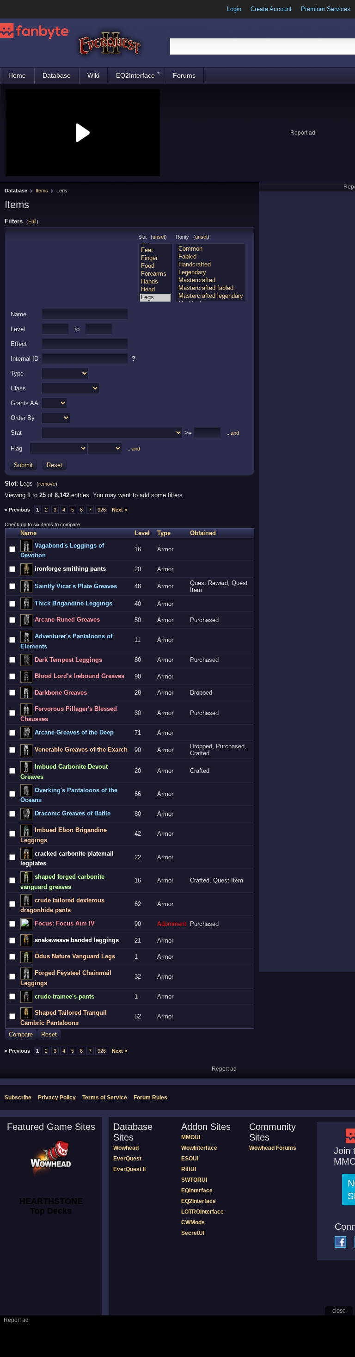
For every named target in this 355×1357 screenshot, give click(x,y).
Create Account (271, 9)
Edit (32, 221)
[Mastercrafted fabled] (211, 288)
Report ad (302, 133)
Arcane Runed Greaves (67, 619)
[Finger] (155, 258)
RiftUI (188, 1169)
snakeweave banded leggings (77, 940)
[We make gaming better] (29, 9)
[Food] (155, 266)
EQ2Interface (135, 75)
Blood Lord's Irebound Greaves (79, 675)
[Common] (211, 249)
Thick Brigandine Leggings (73, 603)
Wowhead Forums (272, 1148)
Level (18, 329)
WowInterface (199, 1148)
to (77, 329)
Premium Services (325, 9)
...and (232, 433)
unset (159, 237)
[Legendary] (211, 273)
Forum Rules (150, 1097)
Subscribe (18, 1097)
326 (102, 509)
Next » (119, 509)
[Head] (155, 290)
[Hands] (155, 282)
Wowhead (126, 1148)
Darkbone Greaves (61, 692)
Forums (184, 75)
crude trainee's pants (64, 996)
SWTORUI (194, 1180)
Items (42, 190)
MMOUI (190, 1137)
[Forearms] (155, 274)
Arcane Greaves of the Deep (74, 732)
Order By (23, 417)
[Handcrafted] (211, 265)
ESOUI (189, 1158)
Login (234, 9)
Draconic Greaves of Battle (72, 813)
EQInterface (197, 1190)
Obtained (203, 533)
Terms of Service (104, 1097)
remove (46, 484)
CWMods (193, 1222)
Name (18, 314)
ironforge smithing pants (70, 568)
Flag (16, 448)
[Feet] (155, 250)
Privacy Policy (57, 1097)
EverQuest (127, 1158)
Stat (16, 432)
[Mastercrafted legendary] (211, 296)
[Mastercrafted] (211, 280)
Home (17, 75)
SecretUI (192, 1233)
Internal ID (24, 358)
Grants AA (24, 403)
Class (18, 388)
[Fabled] (211, 257)
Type (17, 373)
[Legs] (155, 298)
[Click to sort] (9, 533)
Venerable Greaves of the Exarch (81, 749)
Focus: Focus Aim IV (65, 923)
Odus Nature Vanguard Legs (75, 956)
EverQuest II (129, 1169)
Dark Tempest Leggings (68, 659)
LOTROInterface (202, 1212)
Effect (19, 343)
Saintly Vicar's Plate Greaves (76, 586)
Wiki (93, 75)
